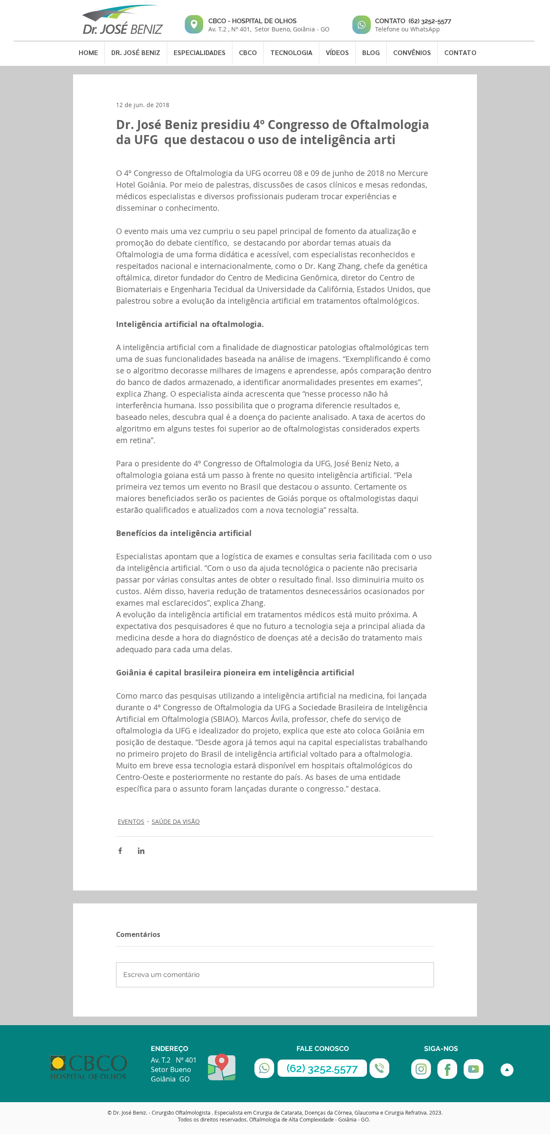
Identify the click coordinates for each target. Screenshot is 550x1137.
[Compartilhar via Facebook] (120, 851)
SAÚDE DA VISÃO (176, 821)
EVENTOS (131, 821)
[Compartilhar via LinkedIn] (141, 851)
